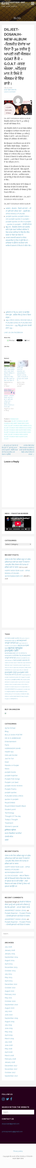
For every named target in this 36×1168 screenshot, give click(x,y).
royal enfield (20, 691)
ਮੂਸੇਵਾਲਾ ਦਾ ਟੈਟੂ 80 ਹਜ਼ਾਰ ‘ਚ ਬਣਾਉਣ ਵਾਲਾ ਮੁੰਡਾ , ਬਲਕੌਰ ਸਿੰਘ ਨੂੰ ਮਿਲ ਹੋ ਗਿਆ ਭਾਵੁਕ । (18, 314)
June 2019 (9, 1028)
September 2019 (11, 1018)
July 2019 (8, 1025)
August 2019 (9, 1022)
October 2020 (10, 1001)
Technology (9, 813)
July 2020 (8, 1011)
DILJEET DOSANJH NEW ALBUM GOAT (15, 436)
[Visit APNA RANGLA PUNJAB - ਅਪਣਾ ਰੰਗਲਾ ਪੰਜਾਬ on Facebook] (11, 1100)
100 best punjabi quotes (13, 638)
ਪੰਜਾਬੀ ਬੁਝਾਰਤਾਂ (14, 698)
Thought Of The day (13, 816)
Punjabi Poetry (10, 789)
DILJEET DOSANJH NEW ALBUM (18, 434)
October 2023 (10, 971)
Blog (6, 731)
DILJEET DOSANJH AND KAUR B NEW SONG (17, 430)
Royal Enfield (10, 803)
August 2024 (9, 960)
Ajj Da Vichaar (10, 728)
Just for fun (9, 758)
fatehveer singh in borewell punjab (14, 665)
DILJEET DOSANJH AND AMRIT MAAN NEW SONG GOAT (16, 423)
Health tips (9, 752)
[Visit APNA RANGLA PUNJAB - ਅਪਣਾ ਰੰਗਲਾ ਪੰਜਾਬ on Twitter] (7, 1100)
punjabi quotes (11, 792)
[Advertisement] (18, 607)
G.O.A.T (6, 439)
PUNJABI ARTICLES (13, 675)
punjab (11, 672)
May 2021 (8, 998)
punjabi (22, 672)
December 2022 (11, 984)
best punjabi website (21, 660)
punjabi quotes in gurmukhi (17, 682)
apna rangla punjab (13, 649)
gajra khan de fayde (19, 667)
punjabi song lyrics (15, 686)
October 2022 (10, 988)
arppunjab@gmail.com (10, 1124)
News (7, 769)
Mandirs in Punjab (12, 765)
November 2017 (11, 1069)
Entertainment (14, 419)
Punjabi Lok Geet (11, 782)
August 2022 (9, 991)
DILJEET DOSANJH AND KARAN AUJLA (19, 425)
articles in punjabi (21, 658)
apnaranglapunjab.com (12, 653)
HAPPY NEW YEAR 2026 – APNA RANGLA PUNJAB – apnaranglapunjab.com (17, 573)
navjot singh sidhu (18, 669)
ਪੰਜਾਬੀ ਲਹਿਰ (9, 836)
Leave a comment (9, 92)
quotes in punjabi (11, 799)
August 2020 (9, 1008)
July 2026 (8, 947)
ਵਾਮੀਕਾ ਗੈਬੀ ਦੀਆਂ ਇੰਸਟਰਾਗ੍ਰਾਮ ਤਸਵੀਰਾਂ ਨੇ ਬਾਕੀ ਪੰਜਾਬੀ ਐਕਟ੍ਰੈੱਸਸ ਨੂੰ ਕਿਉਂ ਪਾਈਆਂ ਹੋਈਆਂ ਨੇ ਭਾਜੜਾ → (26, 450)
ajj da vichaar (25, 638)
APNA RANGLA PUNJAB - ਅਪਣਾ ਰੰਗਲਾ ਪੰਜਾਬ (13, 3)
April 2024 (9, 964)
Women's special (11, 826)
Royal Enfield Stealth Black (15, 806)
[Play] (7, 529)
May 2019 (8, 1032)
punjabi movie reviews (14, 786)
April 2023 (8, 981)
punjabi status (25, 686)
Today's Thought (11, 820)
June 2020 (9, 1015)
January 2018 (10, 1062)
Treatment (9, 823)
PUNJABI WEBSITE (10, 689)
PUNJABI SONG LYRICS (14, 796)
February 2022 (10, 994)
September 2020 (11, 1005)
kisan (7, 762)
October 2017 (10, 1072)
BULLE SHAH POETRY (13, 735)
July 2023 (8, 974)
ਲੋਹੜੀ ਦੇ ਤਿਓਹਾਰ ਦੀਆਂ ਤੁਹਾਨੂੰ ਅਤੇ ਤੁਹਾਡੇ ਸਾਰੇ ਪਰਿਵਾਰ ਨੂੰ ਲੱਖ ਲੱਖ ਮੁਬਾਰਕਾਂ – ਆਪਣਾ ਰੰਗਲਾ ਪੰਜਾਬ (18, 904)
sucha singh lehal (15, 696)
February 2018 (10, 1059)
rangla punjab (10, 691)
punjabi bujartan (11, 775)
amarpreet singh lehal (16, 641)
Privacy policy (18, 1151)
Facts (7, 745)
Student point (10, 809)
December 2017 (11, 1066)
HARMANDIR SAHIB (12, 748)
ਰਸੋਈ (6, 840)
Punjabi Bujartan (26, 674)
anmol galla (13, 645)
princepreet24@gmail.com (12, 1132)
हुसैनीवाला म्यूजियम (10, 830)
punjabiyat (20, 689)
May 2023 (8, 977)
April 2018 (8, 1052)
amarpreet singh (10, 640)
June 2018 (9, 1045)
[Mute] (26, 529)
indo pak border (11, 755)
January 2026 (10, 950)
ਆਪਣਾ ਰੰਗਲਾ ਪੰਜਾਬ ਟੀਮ (10, 90)
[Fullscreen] (29, 529)
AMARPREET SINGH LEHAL (15, 910)
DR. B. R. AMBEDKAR (13, 738)
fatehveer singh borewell (24, 662)
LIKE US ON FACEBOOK (13, 332)
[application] (18, 523)
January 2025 (10, 954)
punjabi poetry (17, 679)
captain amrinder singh (11, 662)
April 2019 (8, 1035)
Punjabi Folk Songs (12, 779)
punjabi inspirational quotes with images (15, 677)
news (26, 670)
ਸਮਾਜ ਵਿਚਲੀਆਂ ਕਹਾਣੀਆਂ (13, 833)
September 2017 (11, 1076)
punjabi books (10, 772)
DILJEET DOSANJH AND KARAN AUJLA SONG (17, 428)
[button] (33, 3)
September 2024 (11, 957)
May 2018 (8, 1049)
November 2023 (11, 967)
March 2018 (9, 1055)
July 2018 (8, 1042)
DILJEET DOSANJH (17, 421)
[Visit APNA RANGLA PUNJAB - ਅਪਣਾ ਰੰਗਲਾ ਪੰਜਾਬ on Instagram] (3, 1100)
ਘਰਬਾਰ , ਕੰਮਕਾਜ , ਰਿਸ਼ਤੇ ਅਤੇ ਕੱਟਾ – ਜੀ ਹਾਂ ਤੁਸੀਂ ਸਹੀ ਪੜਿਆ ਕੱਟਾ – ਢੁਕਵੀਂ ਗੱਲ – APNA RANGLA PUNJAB (18, 211)
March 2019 (9, 1038)
